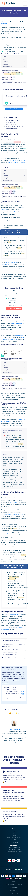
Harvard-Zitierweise (11, 262)
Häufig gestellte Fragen (12, 128)
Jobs (14, 833)
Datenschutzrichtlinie (14, 890)
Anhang (6, 533)
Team (14, 831)
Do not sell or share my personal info (14, 884)
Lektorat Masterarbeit (14, 847)
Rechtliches (14, 840)
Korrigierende (14, 842)
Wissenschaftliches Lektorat (14, 851)
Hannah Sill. (4, 23)
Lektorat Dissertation (14, 849)
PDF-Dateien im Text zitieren (13, 120)
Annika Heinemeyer (14, 729)
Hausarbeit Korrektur (14, 854)
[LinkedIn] (18, 860)
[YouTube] (9, 860)
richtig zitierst (13, 502)
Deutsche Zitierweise (19, 162)
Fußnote (10, 162)
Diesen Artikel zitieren (22, 693)
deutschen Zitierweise (7, 264)
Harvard (23, 160)
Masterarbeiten (18, 514)
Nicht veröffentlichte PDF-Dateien (14, 126)
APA (13, 160)
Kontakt (14, 835)
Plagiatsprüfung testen (14, 308)
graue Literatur (14, 521)
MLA (16, 160)
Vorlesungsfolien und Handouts (13, 614)
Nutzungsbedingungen (14, 887)
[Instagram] (14, 860)
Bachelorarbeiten (6, 514)
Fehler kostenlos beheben (14, 109)
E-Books (23, 337)
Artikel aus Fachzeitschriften (9, 339)
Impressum (14, 881)
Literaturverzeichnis (16, 323)
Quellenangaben (19, 335)
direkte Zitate (13, 212)
